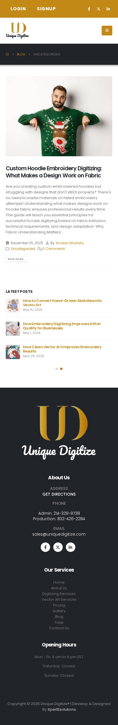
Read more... (16, 259)
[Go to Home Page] (7, 54)
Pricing (59, 605)
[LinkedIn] (108, 9)
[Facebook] (89, 9)
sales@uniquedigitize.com (59, 534)
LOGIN (18, 8)
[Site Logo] (17, 31)
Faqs (59, 622)
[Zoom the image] (59, 408)
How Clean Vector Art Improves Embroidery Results (62, 349)
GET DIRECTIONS (59, 494)
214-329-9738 (67, 513)
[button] (56, 368)
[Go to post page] (13, 306)
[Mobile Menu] (107, 30)
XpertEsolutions (62, 709)
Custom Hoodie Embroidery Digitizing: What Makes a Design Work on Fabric (54, 172)
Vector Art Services (59, 599)
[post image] (59, 116)
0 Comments (53, 249)
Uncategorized (23, 249)
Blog (59, 616)
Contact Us (59, 628)
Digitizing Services (59, 593)
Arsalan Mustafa (70, 243)
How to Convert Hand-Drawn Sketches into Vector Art (62, 303)
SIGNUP (46, 8)
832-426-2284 (71, 519)
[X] (99, 9)
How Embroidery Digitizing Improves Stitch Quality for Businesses (62, 326)
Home (59, 582)
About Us (59, 588)
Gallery (59, 610)
